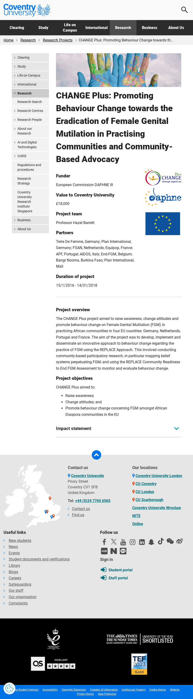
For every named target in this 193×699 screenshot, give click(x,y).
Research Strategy (24, 181)
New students (20, 540)
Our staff (16, 590)
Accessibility (50, 689)
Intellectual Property (133, 689)
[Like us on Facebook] (104, 543)
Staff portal (118, 578)
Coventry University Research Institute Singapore (24, 201)
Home (8, 40)
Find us (78, 515)
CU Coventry (146, 484)
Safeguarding (20, 584)
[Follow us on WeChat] (170, 541)
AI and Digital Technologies (27, 144)
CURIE (22, 156)
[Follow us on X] (113, 541)
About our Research (24, 131)
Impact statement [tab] (73, 428)
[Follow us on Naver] (113, 551)
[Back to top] (96, 455)
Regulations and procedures (29, 167)
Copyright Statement (74, 689)
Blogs (13, 572)
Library (14, 565)
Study (43, 27)
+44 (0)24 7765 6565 (92, 501)
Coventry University (87, 476)
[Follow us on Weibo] (179, 541)
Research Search (29, 102)
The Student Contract (26, 689)
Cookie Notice (157, 689)
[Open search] (184, 10)
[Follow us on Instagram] (132, 543)
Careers (15, 578)
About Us (176, 27)
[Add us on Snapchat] (151, 543)
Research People (29, 120)
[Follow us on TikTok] (161, 541)
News (13, 546)
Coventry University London (159, 476)
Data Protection (107, 693)
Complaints (18, 603)
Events (14, 553)
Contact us (81, 509)
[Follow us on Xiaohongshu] (104, 551)
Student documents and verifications (39, 559)
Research (123, 27)
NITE (136, 516)
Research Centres (30, 111)
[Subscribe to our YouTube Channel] (123, 543)
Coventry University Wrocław (156, 508)
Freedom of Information (104, 689)
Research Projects (57, 40)
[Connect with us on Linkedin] (142, 543)
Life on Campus (70, 27)
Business (149, 27)
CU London (145, 492)
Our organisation (22, 597)
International (96, 27)
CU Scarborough (149, 500)
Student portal (121, 570)
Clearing (17, 27)
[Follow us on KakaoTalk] (123, 551)
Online (137, 524)
